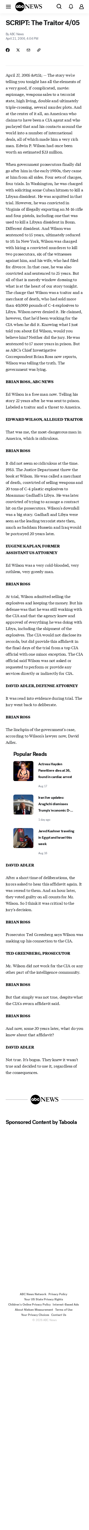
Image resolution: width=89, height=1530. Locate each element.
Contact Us (58, 1315)
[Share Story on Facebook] (7, 50)
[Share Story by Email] (28, 50)
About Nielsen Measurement (34, 1310)
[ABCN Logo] (28, 6)
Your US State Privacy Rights (43, 1299)
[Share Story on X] (18, 50)
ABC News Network (33, 1294)
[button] (8, 6)
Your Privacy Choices (35, 1315)
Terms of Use (63, 1310)
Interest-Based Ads (66, 1305)
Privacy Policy (57, 1294)
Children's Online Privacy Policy (29, 1305)
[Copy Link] (39, 50)
